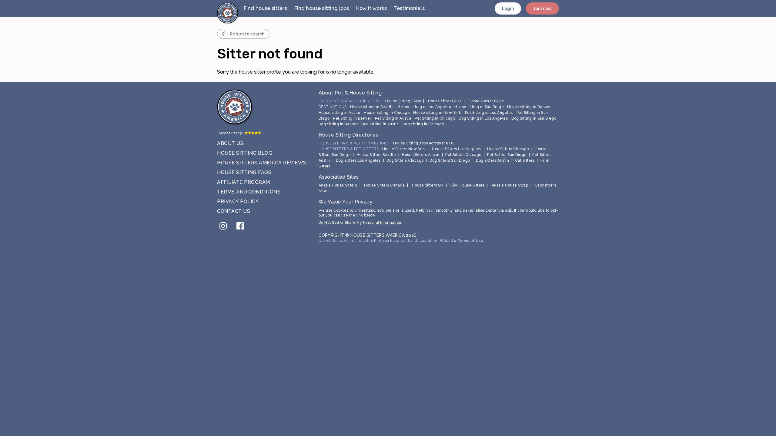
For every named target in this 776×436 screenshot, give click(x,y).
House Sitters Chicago (508, 149)
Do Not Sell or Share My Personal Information (360, 222)
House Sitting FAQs (244, 172)
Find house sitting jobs (321, 8)
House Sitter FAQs (445, 101)
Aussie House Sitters (338, 185)
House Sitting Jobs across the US (423, 143)
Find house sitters (265, 8)
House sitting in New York (437, 113)
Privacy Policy (238, 201)
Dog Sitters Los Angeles (358, 160)
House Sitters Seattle (376, 155)
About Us (230, 143)
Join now (542, 8)
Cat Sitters (525, 160)
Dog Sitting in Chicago (423, 124)
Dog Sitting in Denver (338, 124)
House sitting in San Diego (478, 107)
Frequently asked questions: (350, 101)
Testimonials (409, 8)
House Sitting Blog (244, 153)
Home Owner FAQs (486, 101)
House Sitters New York (404, 149)
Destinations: (333, 107)
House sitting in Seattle (372, 107)
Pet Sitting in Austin (393, 118)
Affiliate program (243, 182)
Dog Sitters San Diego (450, 160)
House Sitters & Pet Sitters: (349, 149)
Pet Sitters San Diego (507, 155)
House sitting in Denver (529, 107)
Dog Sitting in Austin (380, 124)
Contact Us (233, 211)
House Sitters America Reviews (261, 163)
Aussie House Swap (510, 185)
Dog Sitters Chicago (405, 160)
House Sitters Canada (384, 185)
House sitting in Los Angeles (424, 107)
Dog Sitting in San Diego (533, 118)
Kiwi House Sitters (467, 185)
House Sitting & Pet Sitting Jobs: (354, 143)
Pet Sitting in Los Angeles (489, 113)
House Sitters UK (427, 185)
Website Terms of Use (461, 241)
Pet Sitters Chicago (463, 155)
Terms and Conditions (248, 192)
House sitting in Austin (339, 113)
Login (508, 8)
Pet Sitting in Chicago (435, 118)
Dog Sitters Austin (492, 160)
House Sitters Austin (421, 155)
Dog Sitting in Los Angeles (483, 118)
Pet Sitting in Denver (352, 118)
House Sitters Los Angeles (456, 149)
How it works (371, 8)
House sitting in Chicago (387, 113)
